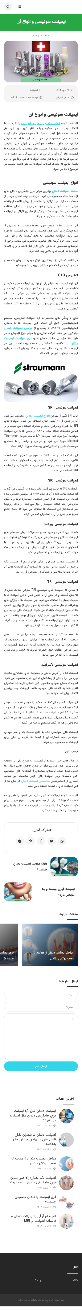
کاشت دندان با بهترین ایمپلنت (40, 123)
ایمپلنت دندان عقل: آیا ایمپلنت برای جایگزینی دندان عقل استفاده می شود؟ (32, 1115)
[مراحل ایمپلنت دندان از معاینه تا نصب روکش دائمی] (66, 1163)
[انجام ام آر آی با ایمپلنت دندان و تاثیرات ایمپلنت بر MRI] (66, 1221)
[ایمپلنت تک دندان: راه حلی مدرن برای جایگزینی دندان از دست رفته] (66, 1183)
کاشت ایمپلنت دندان (65, 191)
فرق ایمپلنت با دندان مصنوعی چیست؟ (35, 1199)
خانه (47, 35)
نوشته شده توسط (24, 97)
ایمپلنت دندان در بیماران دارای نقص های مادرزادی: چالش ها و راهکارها (34, 1139)
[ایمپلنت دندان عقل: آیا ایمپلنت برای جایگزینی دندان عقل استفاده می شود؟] (66, 1116)
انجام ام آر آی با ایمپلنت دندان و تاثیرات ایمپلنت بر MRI (33, 1218)
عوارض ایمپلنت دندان (18, 328)
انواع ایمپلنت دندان (37, 415)
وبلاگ (36, 35)
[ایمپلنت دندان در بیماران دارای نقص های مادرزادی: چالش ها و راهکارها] (66, 1139)
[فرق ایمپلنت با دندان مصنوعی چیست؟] (66, 1202)
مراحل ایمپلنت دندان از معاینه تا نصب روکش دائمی (33, 1161)
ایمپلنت (34, 90)
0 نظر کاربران (62, 97)
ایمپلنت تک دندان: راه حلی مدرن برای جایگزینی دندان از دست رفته (32, 1180)
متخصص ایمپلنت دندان (35, 781)
